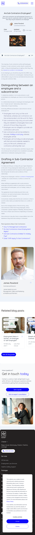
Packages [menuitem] (4, 470)
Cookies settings (17, 517)
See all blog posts (9, 354)
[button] (2, 55)
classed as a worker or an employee (13, 70)
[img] (29, 55)
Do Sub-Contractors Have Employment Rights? (17, 230)
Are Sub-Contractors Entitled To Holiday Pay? (17, 235)
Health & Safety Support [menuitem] (8, 467)
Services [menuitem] (4, 456)
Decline (17, 526)
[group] (17, 55)
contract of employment (27, 176)
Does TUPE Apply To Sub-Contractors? (17, 238)
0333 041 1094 (9, 451)
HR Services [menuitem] (4, 460)
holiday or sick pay (16, 134)
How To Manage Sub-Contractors (15, 227)
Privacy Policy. (10, 501)
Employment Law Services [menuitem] (9, 463)
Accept (17, 521)
